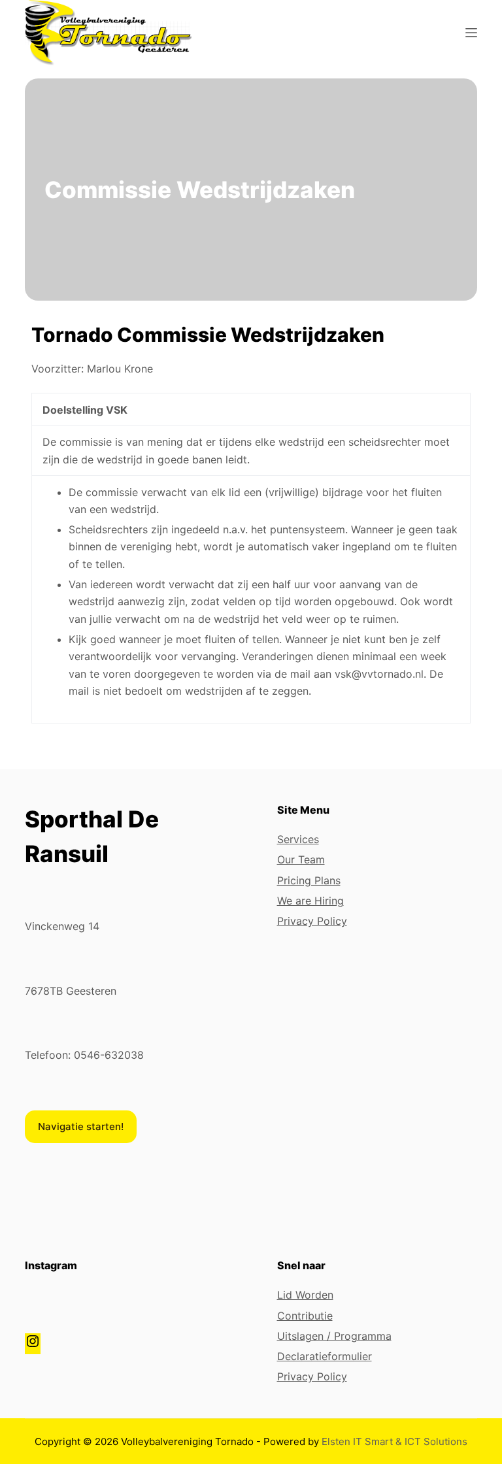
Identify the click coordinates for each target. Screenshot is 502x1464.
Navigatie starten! (81, 1126)
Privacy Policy (312, 920)
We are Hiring (310, 900)
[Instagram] (33, 1345)
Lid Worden (305, 1294)
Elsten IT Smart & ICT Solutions (394, 1441)
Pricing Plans (309, 880)
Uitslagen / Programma (334, 1335)
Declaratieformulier (324, 1356)
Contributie (305, 1315)
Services (298, 839)
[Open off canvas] (471, 33)
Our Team (301, 859)
